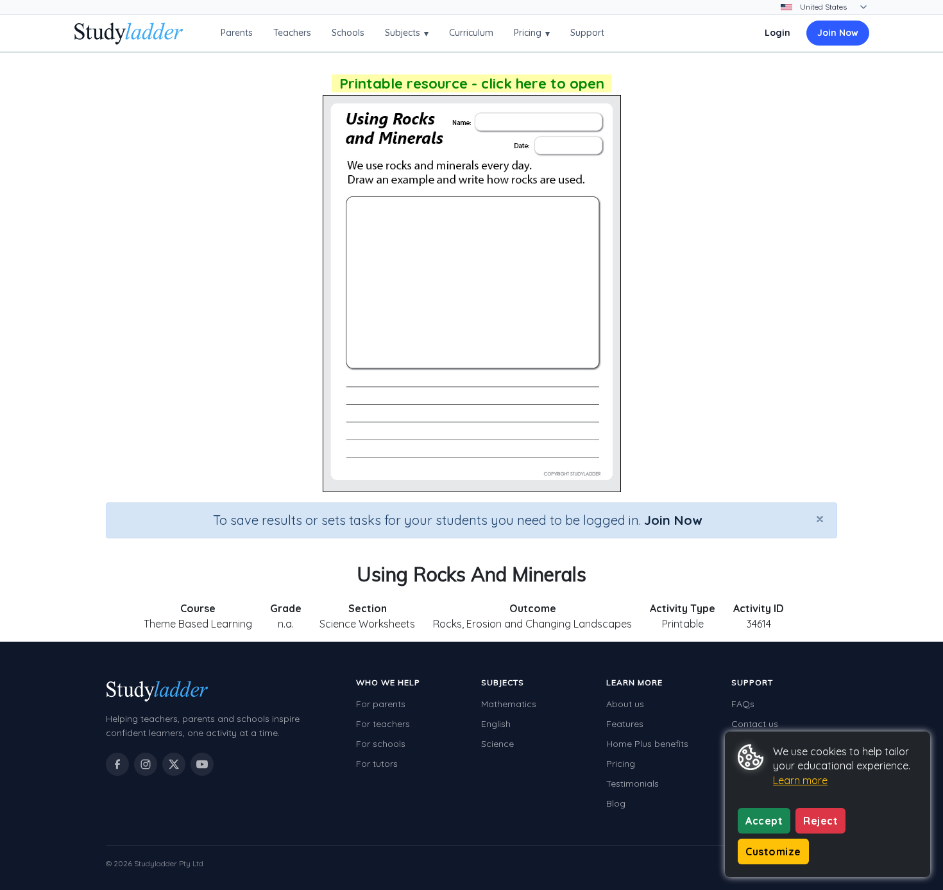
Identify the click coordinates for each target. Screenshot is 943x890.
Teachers (292, 33)
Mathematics (508, 704)
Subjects (407, 33)
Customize (773, 851)
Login (777, 33)
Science (497, 743)
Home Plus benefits (647, 743)
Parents (237, 33)
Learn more (800, 780)
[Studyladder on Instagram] (145, 764)
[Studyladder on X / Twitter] (173, 764)
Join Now (837, 33)
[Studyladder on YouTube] (202, 764)
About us (625, 704)
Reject (820, 820)
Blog (615, 803)
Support (587, 33)
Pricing (532, 33)
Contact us (754, 724)
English (496, 724)
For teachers (383, 724)
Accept (764, 820)
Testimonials (632, 783)
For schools (380, 743)
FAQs (742, 704)
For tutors (377, 763)
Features (624, 724)
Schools (348, 33)
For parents (380, 704)
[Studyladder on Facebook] (117, 764)
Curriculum (471, 33)
